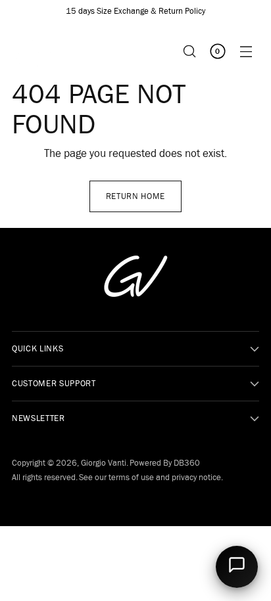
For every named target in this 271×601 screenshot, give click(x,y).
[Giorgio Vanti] (38, 51)
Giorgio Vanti (103, 462)
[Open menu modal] (245, 50)
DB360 (187, 462)
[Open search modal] (189, 50)
